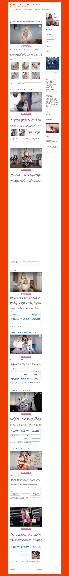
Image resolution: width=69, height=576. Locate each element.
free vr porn (52, 88)
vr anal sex (47, 100)
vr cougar (37, 561)
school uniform (37, 382)
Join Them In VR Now (26, 472)
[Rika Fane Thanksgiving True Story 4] (37, 132)
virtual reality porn (49, 97)
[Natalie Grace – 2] (35, 555)
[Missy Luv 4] (15, 436)
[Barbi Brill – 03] (35, 373)
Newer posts (39, 569)
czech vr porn (48, 88)
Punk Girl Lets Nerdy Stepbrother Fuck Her (21, 146)
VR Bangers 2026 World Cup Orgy (51, 146)
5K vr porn (48, 79)
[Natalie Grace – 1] (15, 552)
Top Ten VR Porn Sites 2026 (46, 9)
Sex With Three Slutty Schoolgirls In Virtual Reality (23, 332)
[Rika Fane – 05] (25, 66)
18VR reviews (54, 80)
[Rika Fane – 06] (15, 66)
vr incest (21, 139)
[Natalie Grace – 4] (35, 547)
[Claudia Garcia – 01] (15, 313)
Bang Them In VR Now (27, 528)
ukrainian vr (56, 96)
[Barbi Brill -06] (35, 377)
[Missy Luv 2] (25, 431)
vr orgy (49, 104)
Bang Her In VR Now (26, 113)
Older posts (12, 569)
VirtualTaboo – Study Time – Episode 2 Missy (21, 390)
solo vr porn (53, 94)
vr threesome (49, 105)
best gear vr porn (49, 82)
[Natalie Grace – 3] (15, 547)
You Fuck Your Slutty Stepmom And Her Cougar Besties (24, 505)
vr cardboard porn (49, 102)
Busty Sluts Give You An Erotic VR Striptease (21, 448)
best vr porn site (49, 85)
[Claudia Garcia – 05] (25, 319)
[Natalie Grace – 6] (25, 547)
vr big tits (14, 498)
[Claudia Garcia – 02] (25, 312)
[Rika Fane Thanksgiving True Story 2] (21, 133)
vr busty (53, 101)
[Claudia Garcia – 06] (35, 320)
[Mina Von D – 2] (35, 488)
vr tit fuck (54, 105)
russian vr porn (50, 94)
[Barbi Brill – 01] (15, 372)
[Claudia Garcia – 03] (35, 314)
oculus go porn (50, 90)
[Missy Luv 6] (35, 436)
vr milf (11, 562)
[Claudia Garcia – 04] (15, 319)
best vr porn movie (55, 84)
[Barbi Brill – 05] (25, 377)
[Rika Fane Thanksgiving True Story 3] (29, 132)
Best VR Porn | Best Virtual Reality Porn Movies (25, 5)
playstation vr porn (37, 138)
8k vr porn (26, 325)
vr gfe (54, 102)
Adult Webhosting (49, 152)
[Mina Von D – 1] (25, 488)
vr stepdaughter (25, 139)
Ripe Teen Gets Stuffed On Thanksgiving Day (21, 90)
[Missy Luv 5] (25, 436)
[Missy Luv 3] (35, 431)
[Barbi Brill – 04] (15, 378)
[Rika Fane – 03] (15, 75)
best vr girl (49, 84)
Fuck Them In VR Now (26, 356)
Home (11, 9)
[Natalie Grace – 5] (25, 553)
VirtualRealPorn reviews (51, 98)
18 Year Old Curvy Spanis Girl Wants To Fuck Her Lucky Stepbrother (24, 269)
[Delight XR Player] (39, 26)
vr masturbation (56, 103)
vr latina (17, 498)
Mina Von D (35, 497)
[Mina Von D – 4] (25, 492)
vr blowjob (48, 101)
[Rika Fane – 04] (35, 66)
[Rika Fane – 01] (35, 75)
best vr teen (27, 82)
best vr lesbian (31, 497)
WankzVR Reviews (48, 106)
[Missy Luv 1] (15, 431)
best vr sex (49, 86)
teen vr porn (17, 442)
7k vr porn (26, 138)
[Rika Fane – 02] (25, 75)
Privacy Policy (37, 9)
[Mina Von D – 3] (15, 493)
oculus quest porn (32, 82)
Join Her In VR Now (26, 46)
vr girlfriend (56, 102)
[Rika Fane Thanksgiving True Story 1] (13, 133)
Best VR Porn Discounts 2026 (28, 9)
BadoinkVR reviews (50, 81)
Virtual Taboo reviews (16, 83)
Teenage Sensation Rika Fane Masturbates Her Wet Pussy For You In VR (26, 21)
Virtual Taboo (20, 82)
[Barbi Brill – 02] (25, 373)
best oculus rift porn (50, 83)
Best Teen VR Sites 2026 (17, 9)
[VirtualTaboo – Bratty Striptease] (15, 488)
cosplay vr (55, 87)
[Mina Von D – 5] (35, 493)
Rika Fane (36, 82)
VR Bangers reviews (52, 100)
